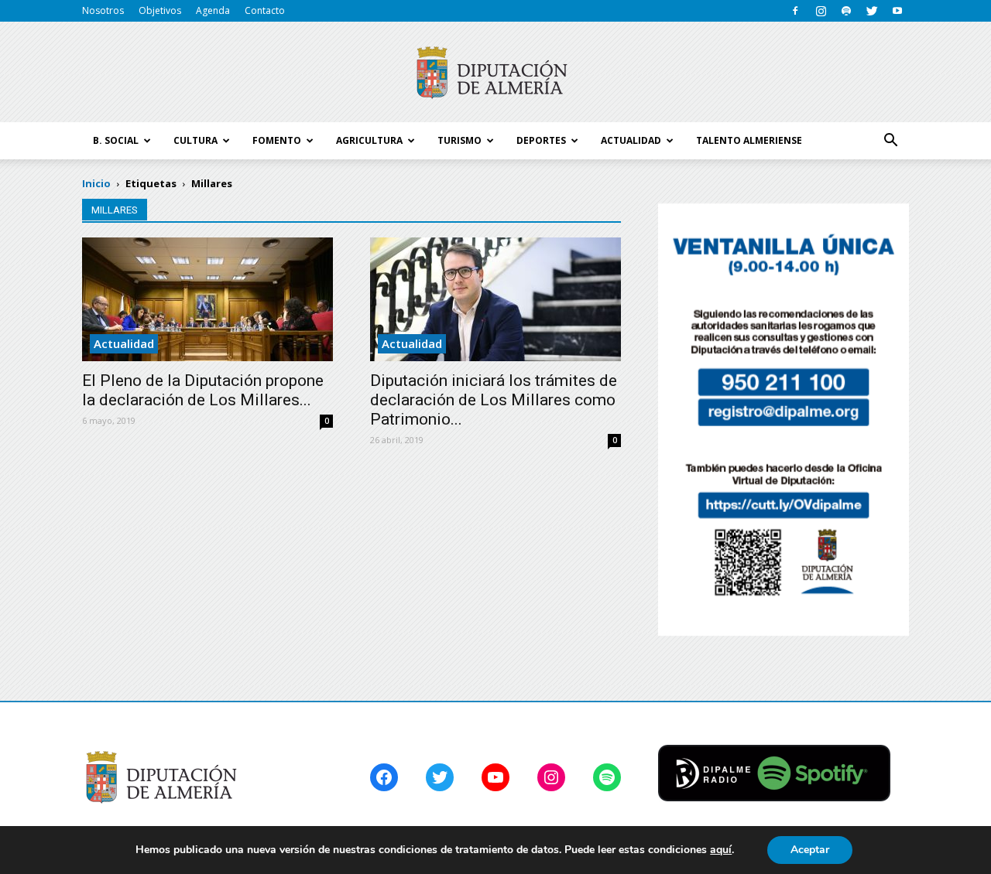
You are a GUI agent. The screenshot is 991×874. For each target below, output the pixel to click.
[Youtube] (897, 11)
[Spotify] (846, 11)
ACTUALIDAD (631, 140)
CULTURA (195, 140)
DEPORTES (541, 140)
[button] (890, 140)
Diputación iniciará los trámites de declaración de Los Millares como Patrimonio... (493, 399)
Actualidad (124, 343)
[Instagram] (820, 11)
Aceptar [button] (809, 849)
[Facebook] (795, 11)
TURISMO (459, 140)
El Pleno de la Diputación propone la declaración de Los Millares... (203, 390)
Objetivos (160, 10)
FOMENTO (276, 140)
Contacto (265, 10)
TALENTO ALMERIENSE (749, 140)
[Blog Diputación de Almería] (495, 72)
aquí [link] (721, 849)
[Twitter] (871, 11)
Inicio (96, 183)
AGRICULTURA (369, 140)
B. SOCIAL (116, 140)
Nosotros (103, 10)
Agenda (213, 10)
